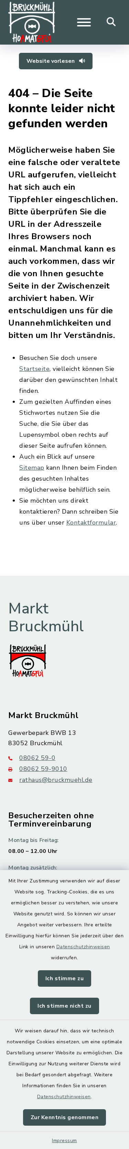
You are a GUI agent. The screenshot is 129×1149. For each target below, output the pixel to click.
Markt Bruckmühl (46, 617)
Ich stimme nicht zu (64, 1006)
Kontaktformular (91, 522)
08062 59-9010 (43, 769)
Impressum (64, 1140)
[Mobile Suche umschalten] (111, 22)
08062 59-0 (37, 758)
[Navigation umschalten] (84, 22)
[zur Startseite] (31, 22)
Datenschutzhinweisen (83, 946)
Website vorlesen (51, 61)
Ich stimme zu (64, 978)
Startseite (34, 369)
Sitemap (31, 468)
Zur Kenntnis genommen (65, 1117)
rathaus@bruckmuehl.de (56, 780)
